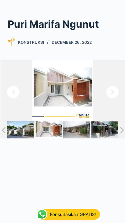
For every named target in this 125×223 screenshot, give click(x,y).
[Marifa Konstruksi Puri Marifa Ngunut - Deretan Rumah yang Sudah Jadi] (104, 129)
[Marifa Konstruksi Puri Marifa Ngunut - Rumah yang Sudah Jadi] (48, 129)
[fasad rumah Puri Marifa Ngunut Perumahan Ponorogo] (20, 129)
